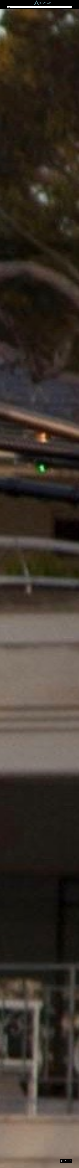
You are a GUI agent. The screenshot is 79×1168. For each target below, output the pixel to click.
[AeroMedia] (43, 4)
